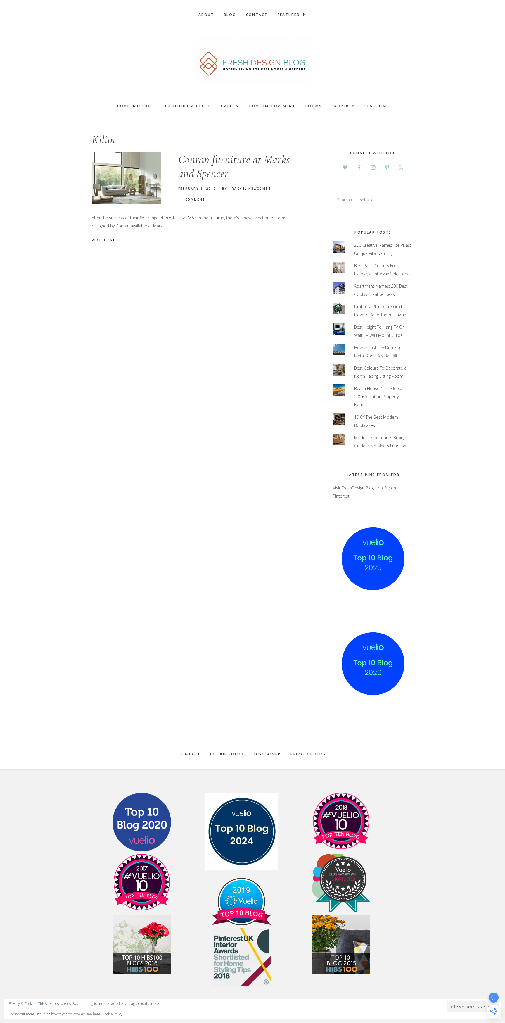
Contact (189, 754)
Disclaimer (267, 754)
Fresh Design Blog (252, 60)
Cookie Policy (227, 754)
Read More (103, 240)
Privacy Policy (308, 754)
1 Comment (193, 199)
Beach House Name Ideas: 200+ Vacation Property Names (379, 397)
